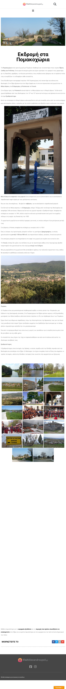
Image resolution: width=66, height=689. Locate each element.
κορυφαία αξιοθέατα (24, 629)
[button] (55, 4)
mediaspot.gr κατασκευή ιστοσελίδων (15, 677)
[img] (33, 11)
